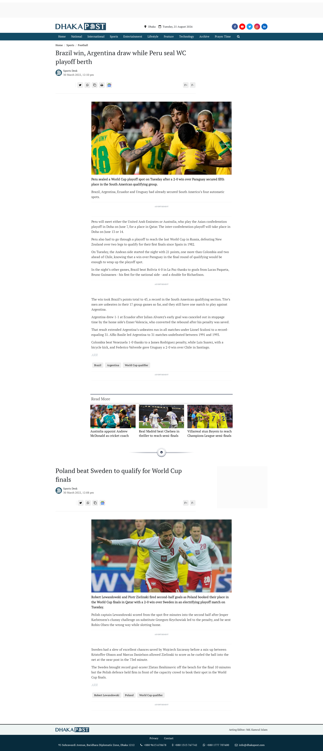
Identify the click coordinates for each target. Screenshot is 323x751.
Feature (169, 36)
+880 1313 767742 (185, 745)
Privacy (154, 738)
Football (83, 45)
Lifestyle (153, 36)
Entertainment (132, 36)
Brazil (97, 365)
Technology (186, 36)
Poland (129, 695)
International (95, 36)
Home (62, 36)
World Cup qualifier (136, 365)
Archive (204, 36)
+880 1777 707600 (217, 745)
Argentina (113, 365)
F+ (185, 85)
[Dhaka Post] (81, 26)
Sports (114, 36)
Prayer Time (223, 36)
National (76, 36)
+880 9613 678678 (154, 745)
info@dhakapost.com (252, 745)
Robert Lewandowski (106, 695)
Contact (168, 738)
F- (192, 85)
